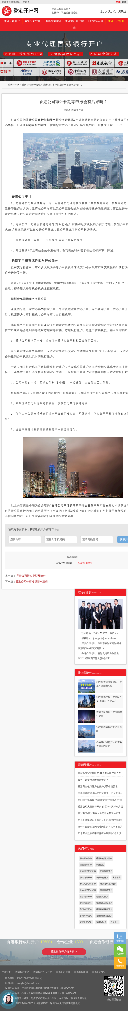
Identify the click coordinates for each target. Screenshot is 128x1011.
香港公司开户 (12, 21)
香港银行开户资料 (88, 890)
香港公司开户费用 (108, 884)
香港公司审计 (54, 21)
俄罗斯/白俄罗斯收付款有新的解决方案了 (99, 813)
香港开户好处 (86, 922)
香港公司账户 (102, 896)
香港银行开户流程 (104, 858)
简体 (118, 2)
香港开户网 (25, 10)
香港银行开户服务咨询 (64, 951)
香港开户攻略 (86, 916)
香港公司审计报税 (31, 85)
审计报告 (100, 865)
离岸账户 (116, 877)
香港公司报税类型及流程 (31, 575)
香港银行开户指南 (74, 24)
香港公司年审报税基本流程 (32, 581)
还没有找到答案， (73, 563)
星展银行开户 (86, 865)
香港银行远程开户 (104, 903)
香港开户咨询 (116, 21)
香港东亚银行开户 (88, 884)
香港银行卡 (101, 922)
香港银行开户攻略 (88, 871)
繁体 (123, 2)
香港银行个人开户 (42, 972)
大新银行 (114, 922)
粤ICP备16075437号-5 (27, 1003)
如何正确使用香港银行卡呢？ (93, 780)
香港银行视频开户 (104, 909)
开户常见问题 (95, 21)
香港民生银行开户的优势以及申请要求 (98, 786)
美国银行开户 (86, 909)
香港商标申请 (81, 972)
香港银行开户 (22, 972)
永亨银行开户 (86, 896)
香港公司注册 (33, 21)
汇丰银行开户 (106, 871)
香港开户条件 (86, 858)
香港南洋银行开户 (104, 916)
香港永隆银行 (86, 903)
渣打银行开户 (106, 890)
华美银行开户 (102, 877)
